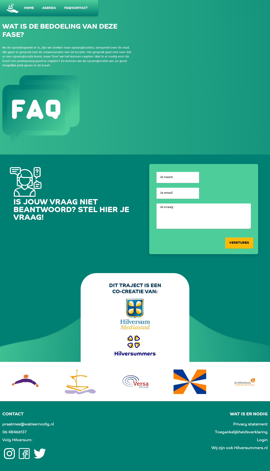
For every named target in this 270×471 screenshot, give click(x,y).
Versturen (239, 242)
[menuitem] (29, 8)
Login (262, 440)
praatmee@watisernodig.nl (28, 424)
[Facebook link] (24, 454)
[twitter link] (40, 454)
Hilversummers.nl (251, 448)
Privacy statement (250, 424)
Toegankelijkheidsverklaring (241, 432)
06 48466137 (14, 432)
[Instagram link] (9, 454)
